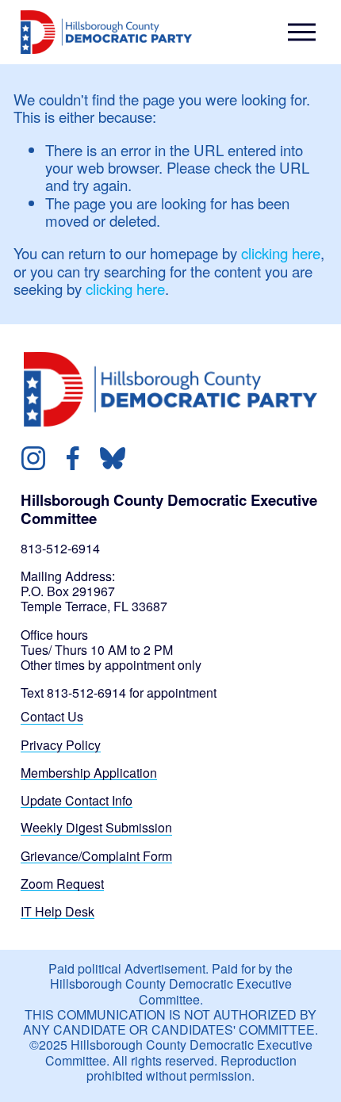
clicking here (280, 253)
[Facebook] (73, 458)
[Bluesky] (112, 458)
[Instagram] (33, 458)
